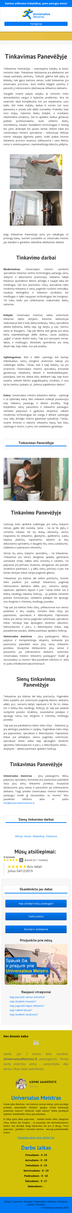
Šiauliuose (51, 836)
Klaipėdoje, (39, 836)
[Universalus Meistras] (36, 14)
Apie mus (17, 1201)
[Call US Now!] (36, 822)
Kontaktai (40, 1204)
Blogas (8, 1201)
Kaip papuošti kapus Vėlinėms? (27, 1005)
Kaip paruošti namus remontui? (27, 997)
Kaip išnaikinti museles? (23, 1001)
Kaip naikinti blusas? (21, 1010)
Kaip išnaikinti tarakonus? (24, 1014)
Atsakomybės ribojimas (45, 1201)
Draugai (28, 1201)
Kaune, (28, 836)
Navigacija (36, 23)
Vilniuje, (19, 836)
